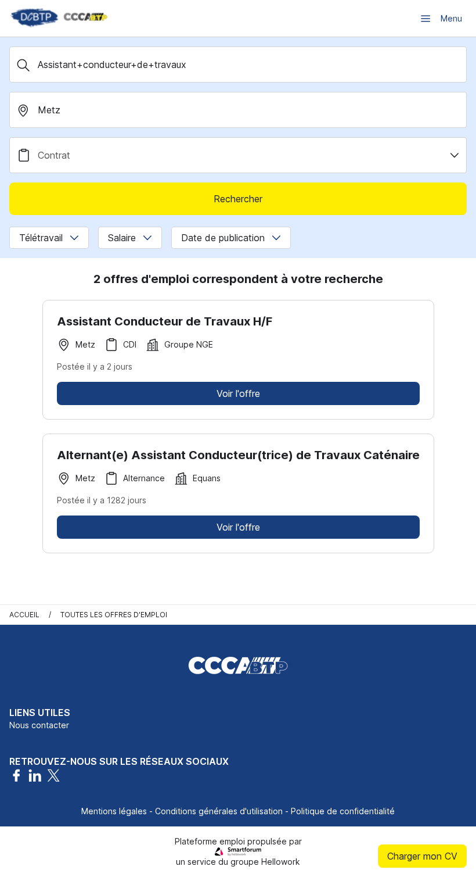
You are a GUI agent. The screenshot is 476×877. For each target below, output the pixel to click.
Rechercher (238, 199)
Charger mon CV (422, 856)
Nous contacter (39, 725)
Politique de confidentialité (343, 811)
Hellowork (280, 862)
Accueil (24, 614)
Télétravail (41, 238)
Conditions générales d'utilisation (219, 811)
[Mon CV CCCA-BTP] (58, 18)
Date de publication (223, 238)
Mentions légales (114, 811)
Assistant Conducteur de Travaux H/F (164, 321)
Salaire (122, 238)
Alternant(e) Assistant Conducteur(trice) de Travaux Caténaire (238, 455)
